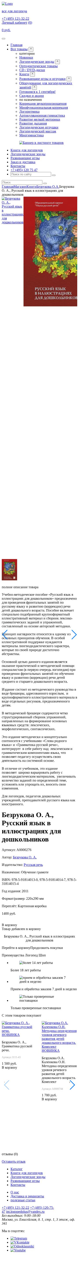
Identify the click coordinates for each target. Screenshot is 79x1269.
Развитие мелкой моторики (39, 119)
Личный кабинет (14, 22)
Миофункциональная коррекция (43, 107)
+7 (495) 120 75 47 (24, 170)
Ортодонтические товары (38, 66)
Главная (16, 45)
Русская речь (33, 865)
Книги (24, 74)
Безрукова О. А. (25, 857)
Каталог (17, 1169)
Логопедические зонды (36, 61)
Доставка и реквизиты (27, 1196)
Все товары (19, 49)
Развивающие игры (25, 158)
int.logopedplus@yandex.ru (25, 1211)
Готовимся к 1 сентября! (37, 92)
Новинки (26, 57)
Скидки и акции (31, 96)
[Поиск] (54, 175)
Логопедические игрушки (38, 127)
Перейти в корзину (16, 948)
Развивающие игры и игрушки (42, 79)
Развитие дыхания (33, 123)
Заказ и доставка (23, 162)
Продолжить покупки (46, 948)
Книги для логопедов (27, 150)
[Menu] (3, 38)
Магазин (20, 186)
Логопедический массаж (37, 131)
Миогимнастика (31, 135)
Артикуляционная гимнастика (42, 115)
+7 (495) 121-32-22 (15, 18)
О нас (15, 1192)
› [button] (69, 1082)
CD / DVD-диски (32, 70)
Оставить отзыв (13, 1161)
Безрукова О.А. (47, 186)
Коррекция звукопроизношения (42, 103)
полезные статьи (23, 1200)
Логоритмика (29, 111)
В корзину (9, 925)
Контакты (18, 166)
